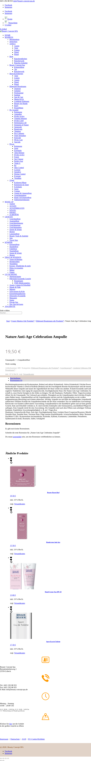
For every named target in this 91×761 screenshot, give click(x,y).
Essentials (18, 151)
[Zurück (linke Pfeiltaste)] (1, 760)
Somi (16, 148)
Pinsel (16, 54)
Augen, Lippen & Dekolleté (19, 285)
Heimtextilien (14, 262)
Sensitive (17, 172)
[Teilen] (6, 758)
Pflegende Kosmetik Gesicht (20, 279)
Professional (18, 93)
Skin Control (19, 168)
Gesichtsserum (14, 225)
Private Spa (13, 302)
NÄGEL (12, 210)
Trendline (17, 178)
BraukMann (18, 108)
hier (10, 724)
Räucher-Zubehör (20, 63)
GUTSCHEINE (11, 274)
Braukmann (18, 281)
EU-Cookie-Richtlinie (36, 739)
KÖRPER (8, 242)
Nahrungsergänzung (21, 200)
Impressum (4, 739)
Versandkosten (28, 374)
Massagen (13, 298)
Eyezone (17, 176)
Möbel (11, 270)
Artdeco (12, 44)
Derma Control (19, 174)
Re (15, 165)
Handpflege (13, 247)
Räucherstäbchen (20, 59)
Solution (17, 91)
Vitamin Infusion (20, 118)
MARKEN (9, 37)
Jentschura (13, 42)
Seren (16, 189)
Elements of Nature (21, 125)
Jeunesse (17, 89)
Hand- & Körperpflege (22, 198)
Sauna (11, 300)
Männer (12, 289)
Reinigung (18, 112)
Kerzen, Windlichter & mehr (20, 266)
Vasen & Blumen (15, 259)
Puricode (17, 138)
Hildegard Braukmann (17, 86)
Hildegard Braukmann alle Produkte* (50, 321)
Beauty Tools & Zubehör (18, 236)
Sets (11, 238)
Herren (12, 232)
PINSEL (12, 212)
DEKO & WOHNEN (13, 257)
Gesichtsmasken (20, 195)
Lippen (17, 50)
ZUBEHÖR (14, 215)
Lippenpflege (14, 234)
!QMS (11, 180)
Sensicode (18, 127)
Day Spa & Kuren (16, 304)
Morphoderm (14, 39)
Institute (17, 95)
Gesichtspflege (14, 219)
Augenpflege (14, 221)
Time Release (19, 153)
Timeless (17, 131)
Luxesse (17, 170)
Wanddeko (13, 264)
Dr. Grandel (13, 110)
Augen (16, 46)
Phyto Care (18, 140)
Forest (16, 157)
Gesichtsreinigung (16, 223)
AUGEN (12, 206)
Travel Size (13, 240)
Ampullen (18, 114)
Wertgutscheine (15, 277)
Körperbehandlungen (17, 294)
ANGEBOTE (10, 306)
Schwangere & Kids (17, 291)
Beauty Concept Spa (17, 65)
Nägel (16, 52)
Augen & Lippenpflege (23, 193)
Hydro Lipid (19, 121)
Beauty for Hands (20, 104)
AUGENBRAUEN (16, 208)
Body (16, 106)
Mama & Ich (19, 99)
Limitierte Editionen (21, 101)
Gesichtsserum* (66, 368)
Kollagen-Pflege (20, 183)
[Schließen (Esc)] (8, 758)
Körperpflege (19, 67)
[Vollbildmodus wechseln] (3, 758)
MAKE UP (9, 202)
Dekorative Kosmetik (17, 296)
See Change (18, 159)
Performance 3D (20, 123)
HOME (7, 35)
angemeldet (17, 437)
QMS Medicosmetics (22, 283)
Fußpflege (13, 249)
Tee (15, 69)
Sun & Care (18, 97)
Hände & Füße (15, 287)
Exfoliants (18, 187)
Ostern (11, 272)
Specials (17, 142)
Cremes (17, 191)
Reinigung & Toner (21, 185)
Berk (11, 57)
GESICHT (9, 217)
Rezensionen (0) (16, 380)
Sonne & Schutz (15, 230)
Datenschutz (15, 739)
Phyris (11, 144)
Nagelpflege (14, 251)
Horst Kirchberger (16, 74)
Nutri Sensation (20, 136)
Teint (16, 48)
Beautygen (18, 129)
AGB (24, 739)
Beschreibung (15, 378)
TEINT (12, 204)
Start (8, 321)
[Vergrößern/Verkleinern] (1, 758)
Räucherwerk (19, 61)
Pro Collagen (19, 133)
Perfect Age (18, 161)
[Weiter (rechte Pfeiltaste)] (3, 760)
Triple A (17, 163)
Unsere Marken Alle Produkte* (22, 321)
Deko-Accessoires (16, 268)
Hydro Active (19, 116)
